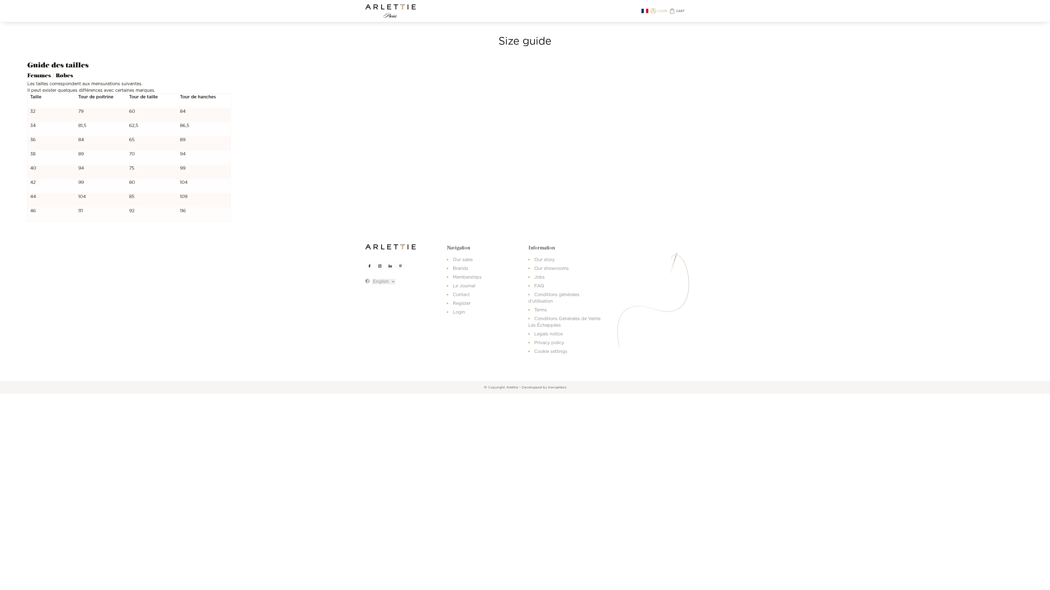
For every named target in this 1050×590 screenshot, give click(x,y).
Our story (544, 259)
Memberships (467, 277)
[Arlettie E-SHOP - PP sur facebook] (369, 266)
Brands (460, 268)
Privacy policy (549, 342)
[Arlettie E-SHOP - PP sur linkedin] (390, 266)
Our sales (463, 259)
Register (462, 303)
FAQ (539, 285)
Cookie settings (550, 351)
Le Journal (464, 285)
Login (459, 311)
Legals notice (548, 333)
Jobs (539, 277)
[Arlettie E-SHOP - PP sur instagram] (380, 266)
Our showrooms (551, 268)
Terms (540, 309)
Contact (461, 294)
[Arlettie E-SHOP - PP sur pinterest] (400, 266)
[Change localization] (644, 11)
